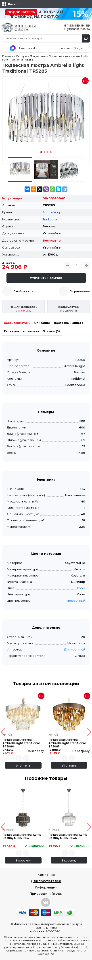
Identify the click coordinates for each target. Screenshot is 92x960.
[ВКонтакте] (27, 189)
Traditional (50, 219)
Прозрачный (75, 600)
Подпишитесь (21, 12)
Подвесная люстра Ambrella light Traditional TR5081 (67, 743)
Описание (42, 323)
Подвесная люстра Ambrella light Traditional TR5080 (21, 743)
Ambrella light (53, 212)
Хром (81, 588)
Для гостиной (74, 649)
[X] (39, 189)
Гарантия (11, 331)
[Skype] (58, 189)
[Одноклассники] (33, 189)
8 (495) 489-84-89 (77, 25)
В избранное (23, 291)
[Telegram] (64, 189)
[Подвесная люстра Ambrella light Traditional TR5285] (46, 120)
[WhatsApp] (52, 189)
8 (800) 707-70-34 (77, 29)
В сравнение (80, 291)
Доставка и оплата (68, 323)
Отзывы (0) (51, 331)
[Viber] (46, 189)
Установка (31, 331)
